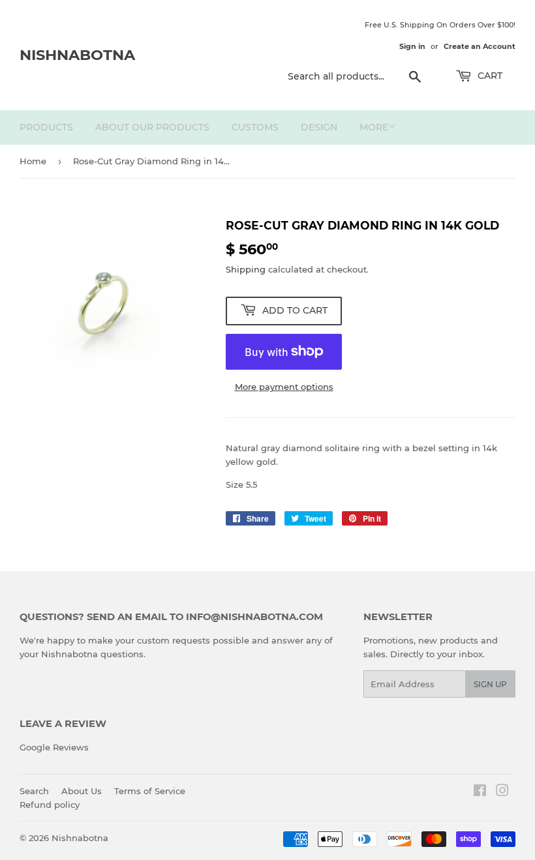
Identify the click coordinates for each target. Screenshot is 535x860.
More (373, 127)
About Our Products (152, 127)
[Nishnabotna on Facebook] (480, 792)
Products (46, 127)
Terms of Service (149, 791)
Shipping (246, 269)
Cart (488, 76)
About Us (81, 791)
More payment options (284, 386)
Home (33, 161)
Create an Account (479, 46)
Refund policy (50, 804)
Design (319, 127)
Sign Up (490, 684)
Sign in (412, 46)
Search (34, 791)
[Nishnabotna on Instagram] (502, 792)
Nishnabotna (77, 55)
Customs (255, 127)
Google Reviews (54, 747)
